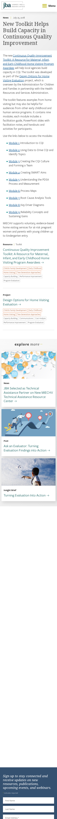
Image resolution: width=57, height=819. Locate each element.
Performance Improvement (31, 276)
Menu (52, 6)
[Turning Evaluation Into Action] (28, 472)
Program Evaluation (11, 280)
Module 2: (14, 150)
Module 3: (14, 161)
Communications (26, 318)
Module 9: (14, 212)
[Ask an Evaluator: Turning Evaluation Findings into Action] (28, 422)
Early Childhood (35, 268)
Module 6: (14, 190)
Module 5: (14, 179)
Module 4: (14, 172)
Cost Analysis (40, 318)
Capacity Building (11, 276)
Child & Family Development (15, 268)
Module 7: (14, 198)
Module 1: (14, 143)
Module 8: (14, 205)
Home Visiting (9, 272)
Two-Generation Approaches (28, 272)
